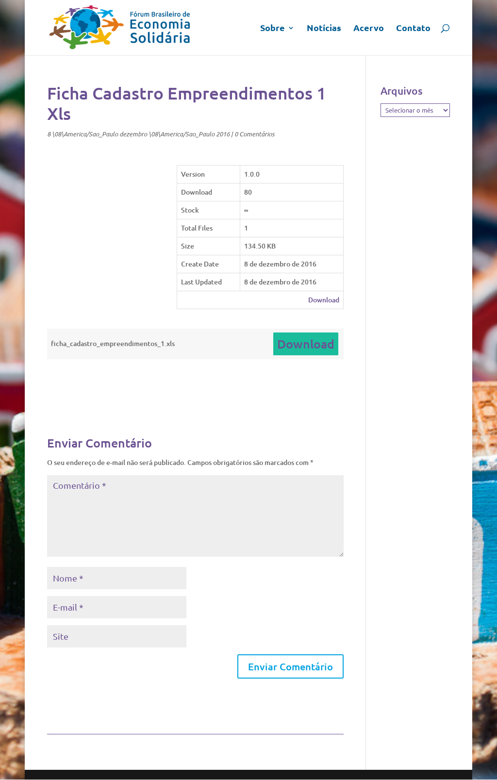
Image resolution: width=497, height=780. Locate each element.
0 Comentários (254, 134)
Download (323, 299)
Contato (413, 28)
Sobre (272, 28)
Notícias (324, 28)
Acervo (368, 28)
